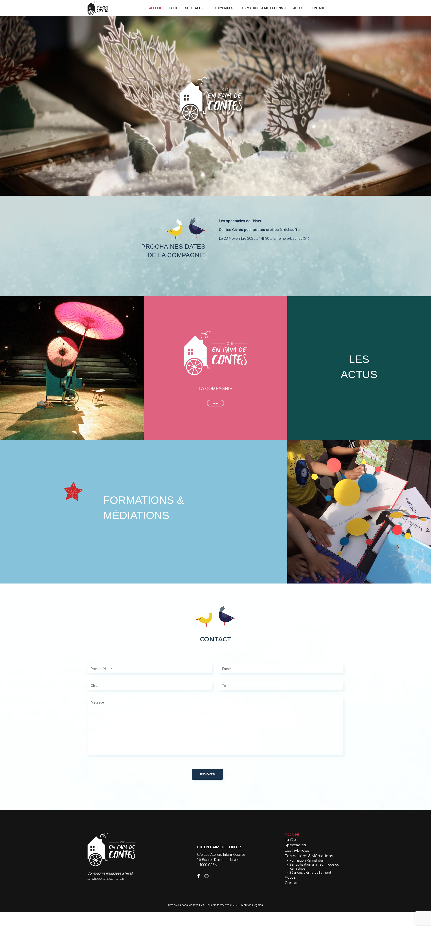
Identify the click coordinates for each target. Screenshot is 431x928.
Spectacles (195, 8)
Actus (298, 8)
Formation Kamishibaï (306, 860)
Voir (215, 403)
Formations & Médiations (261, 8)
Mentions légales (252, 905)
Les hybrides (222, 8)
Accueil (155, 8)
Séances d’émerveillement (310, 873)
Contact (317, 8)
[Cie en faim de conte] (98, 8)
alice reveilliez (195, 905)
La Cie (173, 8)
